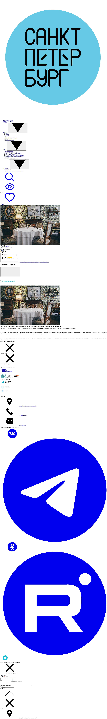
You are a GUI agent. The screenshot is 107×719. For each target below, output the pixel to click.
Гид (1, 686)
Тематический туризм (10, 154)
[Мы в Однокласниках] (12, 551)
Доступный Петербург (10, 139)
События (5, 122)
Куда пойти (5, 132)
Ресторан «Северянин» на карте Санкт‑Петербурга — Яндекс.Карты (34, 262)
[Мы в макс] (5, 659)
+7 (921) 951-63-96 (5, 246)
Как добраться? (3, 250)
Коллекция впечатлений (8, 120)
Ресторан (4, 369)
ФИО (1, 675)
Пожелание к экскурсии (5, 685)
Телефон (2, 676)
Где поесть (7, 134)
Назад (3, 204)
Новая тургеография (9, 140)
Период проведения (4, 677)
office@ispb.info (22, 425)
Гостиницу (4, 370)
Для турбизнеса (8, 169)
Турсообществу (6, 168)
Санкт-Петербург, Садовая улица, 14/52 (27, 406)
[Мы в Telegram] (55, 541)
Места (6, 133)
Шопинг (7, 135)
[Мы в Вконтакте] (12, 437)
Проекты (7, 157)
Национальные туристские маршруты (13, 153)
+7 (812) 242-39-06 (23, 415)
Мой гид (5, 149)
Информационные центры (11, 152)
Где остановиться (9, 151)
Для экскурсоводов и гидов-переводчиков (14, 170)
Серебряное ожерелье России (11, 158)
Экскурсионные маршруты (11, 136)
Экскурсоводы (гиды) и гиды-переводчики (14, 155)
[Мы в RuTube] (55, 654)
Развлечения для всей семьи (11, 137)
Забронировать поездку (8, 121)
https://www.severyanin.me (7, 247)
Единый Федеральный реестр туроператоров (14, 156)
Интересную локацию (7, 371)
